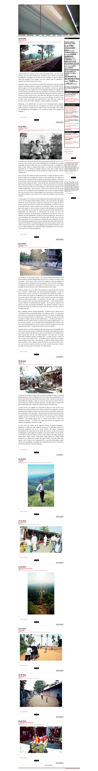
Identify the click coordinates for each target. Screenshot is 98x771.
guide (21, 462)
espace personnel (69, 139)
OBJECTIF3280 (30, 35)
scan (49, 364)
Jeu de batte (22, 676)
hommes (39, 364)
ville (38, 678)
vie (37, 130)
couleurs (29, 724)
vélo (50, 632)
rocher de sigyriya (42, 570)
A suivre (20, 460)
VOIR (43, 35)
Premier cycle (22, 245)
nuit (74, 66)
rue (27, 678)
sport (33, 678)
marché (46, 364)
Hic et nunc (22, 35)
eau (67, 50)
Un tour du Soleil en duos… (71, 113)
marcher (34, 632)
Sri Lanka (28, 130)
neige (66, 64)
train (22, 42)
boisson (26, 724)
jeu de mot (32, 570)
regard (44, 462)
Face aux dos (22, 522)
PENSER (48, 35)
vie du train (25, 42)
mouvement (38, 632)
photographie (72, 70)
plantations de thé (39, 462)
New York (70, 64)
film (27, 247)
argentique (24, 364)
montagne (27, 462)
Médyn (37, 35)
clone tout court (59, 161)
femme (67, 52)
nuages (70, 66)
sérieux (19, 130)
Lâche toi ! (21, 362)
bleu (67, 46)
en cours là (68, 129)
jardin (29, 570)
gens (36, 364)
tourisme (34, 130)
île (41, 364)
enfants (25, 247)
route (71, 73)
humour (34, 247)
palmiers (41, 632)
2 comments (60, 356)
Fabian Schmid (76, 768)
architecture (70, 43)
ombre (66, 68)
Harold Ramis (30, 247)
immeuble (68, 58)
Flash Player (71, 88)
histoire (67, 54)
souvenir (25, 130)
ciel (71, 45)
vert (76, 81)
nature (31, 462)
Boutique (65, 35)
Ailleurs (59, 35)
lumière (68, 60)
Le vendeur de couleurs (25, 722)
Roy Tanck (67, 87)
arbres (21, 570)
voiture (39, 130)
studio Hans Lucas (70, 134)
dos (23, 524)
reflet (73, 72)
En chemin (21, 630)
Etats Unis (71, 50)
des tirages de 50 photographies (71, 94)
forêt (26, 570)
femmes (33, 364)
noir (74, 64)
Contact (71, 35)
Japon (73, 58)
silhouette (70, 77)
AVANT (54, 35)
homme (24, 462)
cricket (21, 678)
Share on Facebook (23, 117)
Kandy (43, 364)
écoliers (21, 247)
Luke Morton (75, 87)
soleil (67, 81)
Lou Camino (21, 4)
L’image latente (23, 128)
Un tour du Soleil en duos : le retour (72, 117)
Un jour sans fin (44, 247)
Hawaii (76, 52)
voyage (42, 130)
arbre (21, 364)
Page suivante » (49, 765)
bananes (28, 364)
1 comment (59, 454)
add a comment (59, 122)
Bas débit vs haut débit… (69, 160)
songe (22, 130)
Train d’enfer (22, 40)
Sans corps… (67, 179)
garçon (32, 724)
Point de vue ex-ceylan (25, 568)
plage (67, 72)
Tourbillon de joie (68, 149)
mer (66, 61)
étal (31, 364)
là (69, 126)
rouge (67, 73)
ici (77, 123)
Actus (23, 41)
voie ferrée (29, 42)
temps (19, 42)
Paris (70, 68)
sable (67, 75)
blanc (21, 524)
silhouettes (30, 678)
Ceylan (24, 570)
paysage (34, 462)
